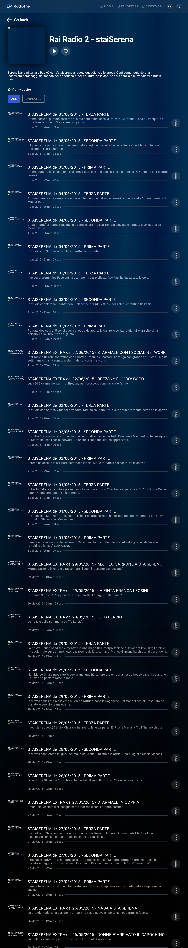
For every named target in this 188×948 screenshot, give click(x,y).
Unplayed (33, 99)
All (14, 99)
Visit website (21, 89)
